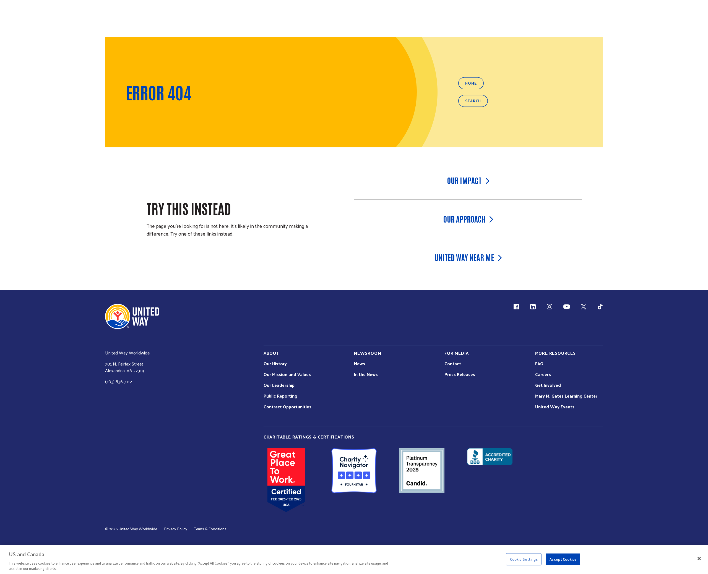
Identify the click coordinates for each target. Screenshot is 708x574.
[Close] (699, 558)
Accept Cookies (563, 559)
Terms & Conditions (210, 529)
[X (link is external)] (583, 306)
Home (471, 83)
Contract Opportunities (287, 406)
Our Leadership (279, 385)
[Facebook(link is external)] (516, 306)
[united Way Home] (132, 316)
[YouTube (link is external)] (566, 306)
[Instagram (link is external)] (549, 306)
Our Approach (464, 219)
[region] (354, 559)
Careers (543, 374)
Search (473, 100)
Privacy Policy (175, 529)
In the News (366, 374)
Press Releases (459, 374)
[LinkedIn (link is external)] (533, 306)
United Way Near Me (464, 257)
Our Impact (464, 180)
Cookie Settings (524, 559)
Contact (452, 363)
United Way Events (554, 406)
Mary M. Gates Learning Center (566, 396)
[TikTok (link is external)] (600, 306)
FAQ (539, 363)
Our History (275, 363)
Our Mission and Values (287, 374)
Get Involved (548, 385)
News (359, 363)
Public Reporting (280, 396)
